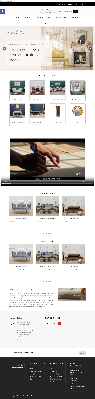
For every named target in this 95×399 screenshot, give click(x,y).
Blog (31, 379)
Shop (58, 4)
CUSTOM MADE (61, 18)
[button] (2, 11)
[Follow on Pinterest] (59, 323)
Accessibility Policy (35, 376)
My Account (53, 371)
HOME (17, 18)
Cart (63, 4)
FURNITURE (27, 18)
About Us (32, 368)
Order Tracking (54, 374)
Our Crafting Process (36, 371)
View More (47, 233)
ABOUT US (40, 18)
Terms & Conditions (56, 376)
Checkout (70, 4)
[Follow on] (63, 323)
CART (48, 23)
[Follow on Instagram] (54, 323)
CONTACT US (76, 18)
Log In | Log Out (80, 4)
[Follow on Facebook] (47, 323)
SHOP (49, 18)
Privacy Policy (34, 374)
